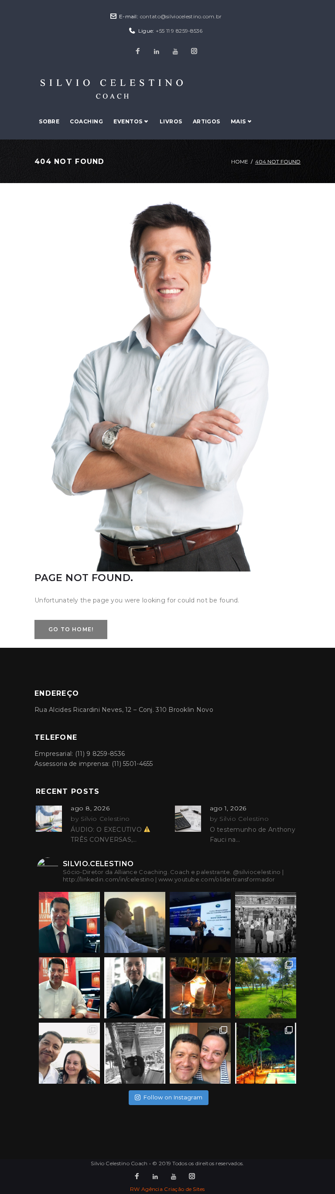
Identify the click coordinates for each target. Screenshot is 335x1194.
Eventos (127, 121)
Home (239, 161)
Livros (171, 121)
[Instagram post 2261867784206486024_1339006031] (134, 1053)
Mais (238, 121)
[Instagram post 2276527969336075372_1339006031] (69, 922)
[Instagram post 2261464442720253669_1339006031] (200, 1053)
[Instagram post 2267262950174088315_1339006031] (69, 987)
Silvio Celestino (105, 819)
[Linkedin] (156, 51)
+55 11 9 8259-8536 (179, 30)
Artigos (206, 121)
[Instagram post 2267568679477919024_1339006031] (265, 922)
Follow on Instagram (173, 1097)
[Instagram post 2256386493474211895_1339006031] (265, 1053)
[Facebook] (138, 52)
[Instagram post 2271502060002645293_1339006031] (134, 922)
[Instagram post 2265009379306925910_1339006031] (200, 987)
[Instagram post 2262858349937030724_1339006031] (69, 1053)
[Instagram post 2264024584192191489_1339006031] (265, 987)
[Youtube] (175, 51)
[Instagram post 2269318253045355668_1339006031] (200, 922)
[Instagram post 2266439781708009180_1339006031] (134, 987)
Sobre (49, 121)
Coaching (86, 121)
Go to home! (70, 629)
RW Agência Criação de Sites (167, 1189)
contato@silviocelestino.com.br (181, 16)
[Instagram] (194, 52)
